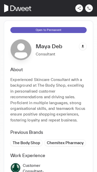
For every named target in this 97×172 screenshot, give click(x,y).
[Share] (79, 8)
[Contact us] (89, 8)
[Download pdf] (83, 46)
